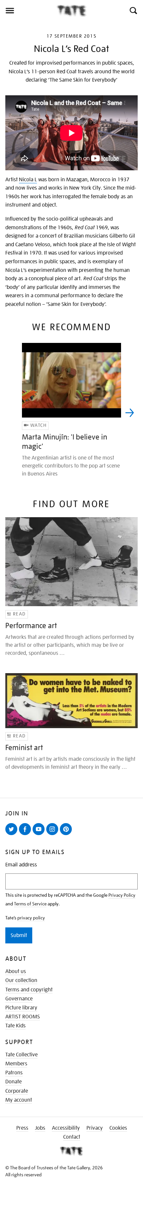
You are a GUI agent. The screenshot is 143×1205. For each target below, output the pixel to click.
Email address (21, 865)
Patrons (14, 1072)
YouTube (40, 834)
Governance (19, 998)
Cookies (118, 1128)
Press (22, 1128)
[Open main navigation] (28, 11)
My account (18, 1100)
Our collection (21, 980)
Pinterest (67, 834)
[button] (132, 10)
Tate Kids (15, 1025)
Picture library (21, 1007)
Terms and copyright (29, 989)
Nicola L (28, 179)
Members (16, 1063)
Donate (13, 1081)
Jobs (40, 1128)
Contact (71, 1137)
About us (15, 971)
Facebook (26, 834)
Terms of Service (30, 904)
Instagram (53, 834)
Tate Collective (21, 1054)
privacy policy (31, 918)
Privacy (94, 1128)
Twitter (12, 834)
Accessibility (66, 1128)
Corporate (16, 1091)
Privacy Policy (121, 895)
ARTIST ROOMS (22, 1016)
